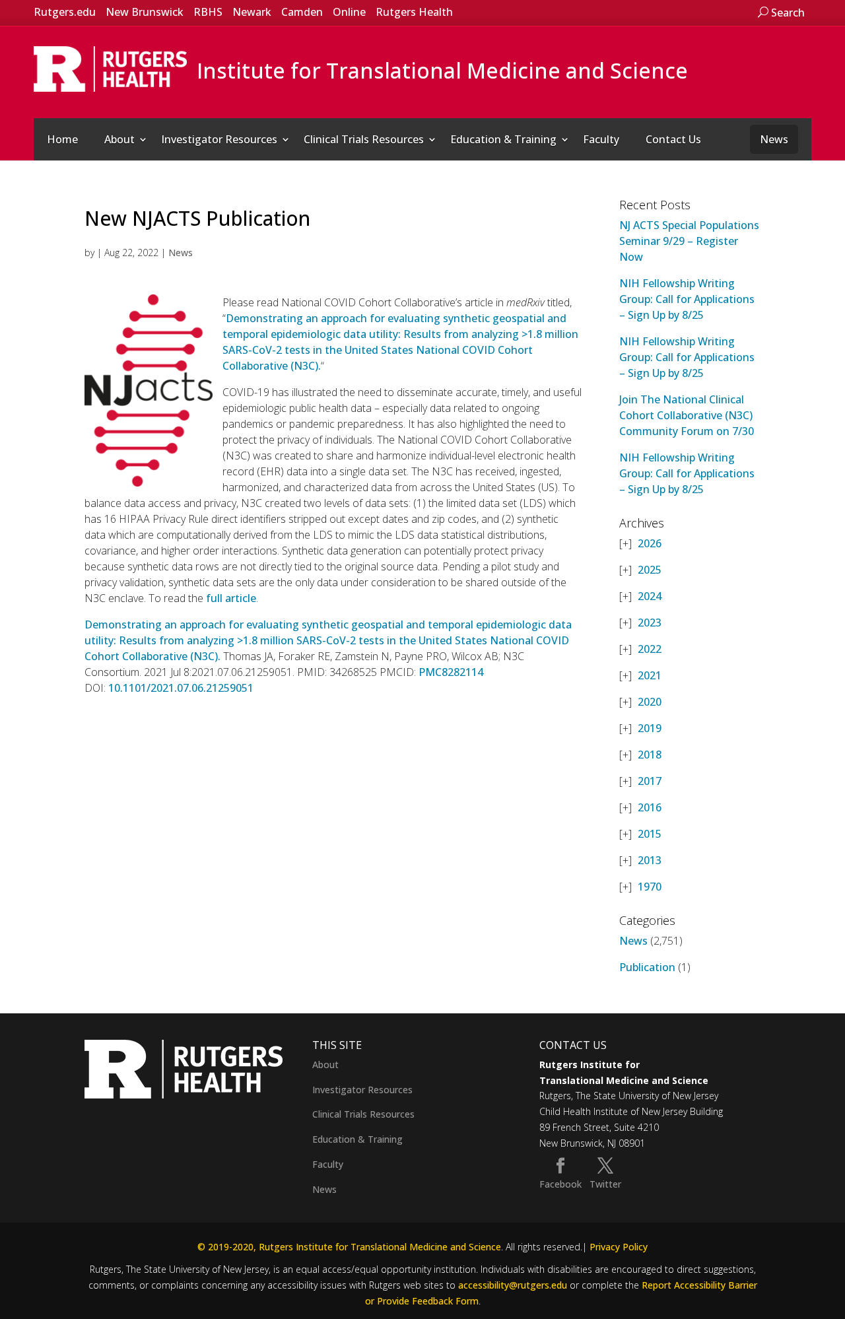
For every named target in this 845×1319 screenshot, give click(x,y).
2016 (649, 807)
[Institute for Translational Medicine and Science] (110, 68)
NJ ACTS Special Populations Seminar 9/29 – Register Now (689, 241)
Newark (251, 12)
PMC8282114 (451, 672)
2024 (649, 596)
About (119, 139)
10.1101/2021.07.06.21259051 (181, 688)
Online (349, 12)
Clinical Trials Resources (364, 139)
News (774, 139)
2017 (649, 781)
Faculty (601, 139)
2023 (649, 622)
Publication (647, 967)
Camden (302, 12)
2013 (649, 860)
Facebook (560, 1184)
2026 (649, 543)
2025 (649, 569)
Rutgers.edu (65, 12)
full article (231, 598)
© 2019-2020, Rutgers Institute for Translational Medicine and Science (349, 1246)
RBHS (207, 12)
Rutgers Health (414, 12)
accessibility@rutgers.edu (512, 1285)
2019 (649, 728)
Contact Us (673, 139)
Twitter (605, 1184)
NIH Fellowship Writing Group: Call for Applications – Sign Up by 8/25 (687, 299)
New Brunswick (145, 12)
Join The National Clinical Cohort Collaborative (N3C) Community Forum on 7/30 (686, 415)
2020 (649, 701)
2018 (649, 754)
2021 (649, 675)
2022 (649, 649)
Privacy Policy (619, 1246)
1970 (649, 886)
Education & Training (503, 139)
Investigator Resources (219, 139)
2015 (649, 834)
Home (62, 139)
